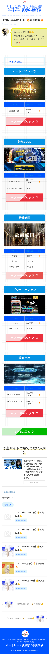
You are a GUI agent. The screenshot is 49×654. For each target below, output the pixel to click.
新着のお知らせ (9, 492)
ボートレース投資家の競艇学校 (24, 10)
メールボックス (24, 121)
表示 (20, 61)
